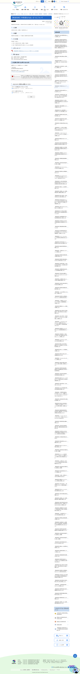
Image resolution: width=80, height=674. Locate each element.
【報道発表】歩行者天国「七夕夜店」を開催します (61, 67)
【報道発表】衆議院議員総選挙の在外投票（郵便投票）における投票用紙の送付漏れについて (61, 411)
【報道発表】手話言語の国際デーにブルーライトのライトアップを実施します (61, 274)
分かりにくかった (29, 88)
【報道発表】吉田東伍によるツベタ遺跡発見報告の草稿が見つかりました (61, 154)
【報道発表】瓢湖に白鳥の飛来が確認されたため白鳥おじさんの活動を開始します (61, 345)
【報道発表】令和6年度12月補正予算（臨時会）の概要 (61, 467)
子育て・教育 (35, 9)
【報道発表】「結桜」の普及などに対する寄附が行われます (61, 476)
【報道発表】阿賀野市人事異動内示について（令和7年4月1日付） (61, 571)
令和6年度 (50, 13)
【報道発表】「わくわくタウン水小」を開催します (61, 359)
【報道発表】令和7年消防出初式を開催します (61, 494)
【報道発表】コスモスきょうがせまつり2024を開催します (61, 340)
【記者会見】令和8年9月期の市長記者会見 (62, 613)
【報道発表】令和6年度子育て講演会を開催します (61, 400)
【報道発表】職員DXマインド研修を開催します (61, 307)
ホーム (18, 13)
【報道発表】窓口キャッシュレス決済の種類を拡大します (61, 490)
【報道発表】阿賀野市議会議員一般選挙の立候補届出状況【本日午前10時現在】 (61, 369)
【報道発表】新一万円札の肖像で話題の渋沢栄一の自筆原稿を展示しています (61, 212)
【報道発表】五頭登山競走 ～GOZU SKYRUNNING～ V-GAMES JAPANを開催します (61, 265)
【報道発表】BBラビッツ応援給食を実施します (61, 350)
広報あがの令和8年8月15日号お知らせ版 (62, 618)
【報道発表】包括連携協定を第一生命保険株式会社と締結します (61, 217)
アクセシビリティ (44, 669)
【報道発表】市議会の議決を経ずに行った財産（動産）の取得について (61, 364)
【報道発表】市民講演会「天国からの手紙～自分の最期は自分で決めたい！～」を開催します (61, 335)
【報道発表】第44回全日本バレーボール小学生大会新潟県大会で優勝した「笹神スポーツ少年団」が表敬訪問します (61, 201)
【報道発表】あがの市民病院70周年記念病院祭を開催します (61, 388)
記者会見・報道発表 (38, 13)
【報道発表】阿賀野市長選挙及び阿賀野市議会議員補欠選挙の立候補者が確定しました (61, 52)
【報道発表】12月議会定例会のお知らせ (61, 437)
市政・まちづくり (64, 9)
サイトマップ (52, 669)
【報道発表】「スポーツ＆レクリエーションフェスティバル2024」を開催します (61, 134)
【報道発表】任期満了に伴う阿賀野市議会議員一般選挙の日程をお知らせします (61, 148)
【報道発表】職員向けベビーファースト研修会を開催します (61, 480)
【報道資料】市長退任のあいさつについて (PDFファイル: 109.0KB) (26, 50)
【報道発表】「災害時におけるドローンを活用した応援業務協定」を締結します (61, 302)
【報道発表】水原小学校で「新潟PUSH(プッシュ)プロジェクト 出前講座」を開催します (61, 317)
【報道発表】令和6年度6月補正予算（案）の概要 (61, 163)
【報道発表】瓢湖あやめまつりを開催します (61, 139)
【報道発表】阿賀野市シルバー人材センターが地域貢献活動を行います (61, 329)
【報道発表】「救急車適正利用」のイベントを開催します (61, 585)
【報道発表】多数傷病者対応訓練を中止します (61, 555)
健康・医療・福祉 (25, 9)
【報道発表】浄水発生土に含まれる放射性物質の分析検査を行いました (61, 222)
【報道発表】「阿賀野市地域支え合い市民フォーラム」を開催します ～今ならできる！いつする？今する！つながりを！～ (61, 394)
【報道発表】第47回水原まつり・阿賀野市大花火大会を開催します (61, 242)
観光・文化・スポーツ (44, 10)
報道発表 (45, 13)
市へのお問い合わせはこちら (60, 667)
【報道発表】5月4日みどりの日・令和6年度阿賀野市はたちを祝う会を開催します (61, 101)
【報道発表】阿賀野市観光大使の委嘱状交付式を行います (61, 589)
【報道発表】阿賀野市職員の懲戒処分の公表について (61, 594)
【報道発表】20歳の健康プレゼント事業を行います (61, 106)
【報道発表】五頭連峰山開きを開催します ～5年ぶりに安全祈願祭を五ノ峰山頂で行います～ (61, 96)
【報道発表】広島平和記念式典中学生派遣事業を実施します (61, 71)
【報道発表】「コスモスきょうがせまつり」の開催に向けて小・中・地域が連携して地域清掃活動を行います (61, 323)
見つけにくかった (29, 92)
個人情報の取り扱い (35, 669)
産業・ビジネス (54, 9)
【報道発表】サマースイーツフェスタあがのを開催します (61, 168)
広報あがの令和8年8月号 (61, 621)
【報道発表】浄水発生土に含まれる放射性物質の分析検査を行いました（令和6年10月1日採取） (61, 432)
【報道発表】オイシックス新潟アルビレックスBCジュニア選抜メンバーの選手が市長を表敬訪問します (61, 456)
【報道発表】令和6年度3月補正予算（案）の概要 (61, 538)
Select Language (64, 1)
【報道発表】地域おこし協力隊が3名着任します (61, 547)
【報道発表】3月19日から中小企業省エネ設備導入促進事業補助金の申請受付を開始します (61, 576)
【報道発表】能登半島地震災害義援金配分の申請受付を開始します (61, 143)
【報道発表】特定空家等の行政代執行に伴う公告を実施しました (61, 581)
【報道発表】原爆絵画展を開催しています (61, 227)
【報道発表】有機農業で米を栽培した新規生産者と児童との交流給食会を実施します (61, 509)
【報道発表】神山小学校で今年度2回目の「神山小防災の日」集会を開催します (61, 312)
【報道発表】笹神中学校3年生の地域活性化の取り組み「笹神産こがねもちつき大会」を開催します (61, 503)
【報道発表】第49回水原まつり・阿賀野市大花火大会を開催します (62, 629)
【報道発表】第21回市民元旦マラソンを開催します (61, 471)
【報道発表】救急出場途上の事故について (61, 57)
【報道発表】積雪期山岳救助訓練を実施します (61, 518)
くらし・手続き (15, 9)
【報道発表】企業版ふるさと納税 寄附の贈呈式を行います (61, 602)
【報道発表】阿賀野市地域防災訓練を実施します (61, 288)
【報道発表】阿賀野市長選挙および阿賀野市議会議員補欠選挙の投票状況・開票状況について (61, 46)
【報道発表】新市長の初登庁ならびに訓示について (61, 91)
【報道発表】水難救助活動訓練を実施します (61, 159)
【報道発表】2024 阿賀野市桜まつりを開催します (61, 36)
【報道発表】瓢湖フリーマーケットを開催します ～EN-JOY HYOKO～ (61, 62)
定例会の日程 (59, 624)
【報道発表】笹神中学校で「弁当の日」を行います (61, 384)
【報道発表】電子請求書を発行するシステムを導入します (61, 543)
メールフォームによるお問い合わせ (17, 71)
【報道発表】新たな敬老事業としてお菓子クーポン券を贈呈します (61, 111)
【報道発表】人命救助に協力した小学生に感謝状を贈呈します (61, 280)
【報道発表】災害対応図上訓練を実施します (61, 422)
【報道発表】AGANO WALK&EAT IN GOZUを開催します (61, 284)
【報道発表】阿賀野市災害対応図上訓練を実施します (61, 255)
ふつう (22, 88)
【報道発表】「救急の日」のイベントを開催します (61, 251)
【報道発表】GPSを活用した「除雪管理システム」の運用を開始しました (61, 485)
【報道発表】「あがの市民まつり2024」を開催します (61, 292)
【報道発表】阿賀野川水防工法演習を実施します (61, 115)
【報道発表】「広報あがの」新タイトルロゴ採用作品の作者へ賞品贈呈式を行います (61, 462)
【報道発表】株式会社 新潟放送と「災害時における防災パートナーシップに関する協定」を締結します (61, 405)
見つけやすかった (16, 92)
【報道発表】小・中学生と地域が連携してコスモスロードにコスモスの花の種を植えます (61, 128)
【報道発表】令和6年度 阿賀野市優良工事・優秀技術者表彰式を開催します (61, 427)
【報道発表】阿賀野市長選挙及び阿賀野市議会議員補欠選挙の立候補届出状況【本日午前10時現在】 (61, 41)
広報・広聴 (31, 13)
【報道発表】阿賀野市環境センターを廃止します (61, 551)
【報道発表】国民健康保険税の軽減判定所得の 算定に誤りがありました (61, 76)
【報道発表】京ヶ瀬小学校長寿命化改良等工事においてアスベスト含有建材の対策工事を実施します (61, 182)
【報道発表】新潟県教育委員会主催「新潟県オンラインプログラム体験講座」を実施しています (61, 232)
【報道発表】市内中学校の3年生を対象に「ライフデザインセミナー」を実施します (61, 81)
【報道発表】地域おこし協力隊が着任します (61, 187)
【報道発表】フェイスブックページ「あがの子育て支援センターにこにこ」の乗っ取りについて (61, 177)
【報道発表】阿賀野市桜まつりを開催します (61, 598)
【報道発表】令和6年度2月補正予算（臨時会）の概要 (61, 534)
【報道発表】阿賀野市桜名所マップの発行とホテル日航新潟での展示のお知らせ (61, 560)
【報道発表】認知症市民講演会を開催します (61, 247)
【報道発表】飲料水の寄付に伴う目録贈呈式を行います (61, 354)
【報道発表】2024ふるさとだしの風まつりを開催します (61, 207)
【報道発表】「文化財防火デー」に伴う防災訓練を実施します (61, 514)
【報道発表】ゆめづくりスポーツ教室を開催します (61, 446)
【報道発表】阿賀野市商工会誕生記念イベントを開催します (61, 119)
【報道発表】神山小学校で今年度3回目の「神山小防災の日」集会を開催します (61, 566)
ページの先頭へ (75, 656)
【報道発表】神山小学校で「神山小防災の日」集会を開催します (61, 196)
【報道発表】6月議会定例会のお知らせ (61, 124)
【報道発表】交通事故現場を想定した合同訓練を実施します (61, 270)
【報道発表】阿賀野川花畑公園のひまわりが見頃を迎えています (61, 260)
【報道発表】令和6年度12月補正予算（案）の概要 (61, 450)
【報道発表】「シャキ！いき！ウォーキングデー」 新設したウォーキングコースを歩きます (61, 417)
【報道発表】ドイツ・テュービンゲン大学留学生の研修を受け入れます (61, 237)
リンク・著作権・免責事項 (25, 669)
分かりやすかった (16, 88)
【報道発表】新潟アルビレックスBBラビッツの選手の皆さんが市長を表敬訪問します (61, 379)
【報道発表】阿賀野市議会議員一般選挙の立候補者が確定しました (61, 530)
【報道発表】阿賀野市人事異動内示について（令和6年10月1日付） (61, 297)
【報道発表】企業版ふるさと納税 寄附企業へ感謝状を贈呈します (61, 192)
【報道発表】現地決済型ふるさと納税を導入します (61, 442)
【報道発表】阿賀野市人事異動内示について (61, 172)
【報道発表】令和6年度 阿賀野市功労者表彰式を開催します (61, 374)
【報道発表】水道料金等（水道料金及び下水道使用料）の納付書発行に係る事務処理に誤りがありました (61, 524)
